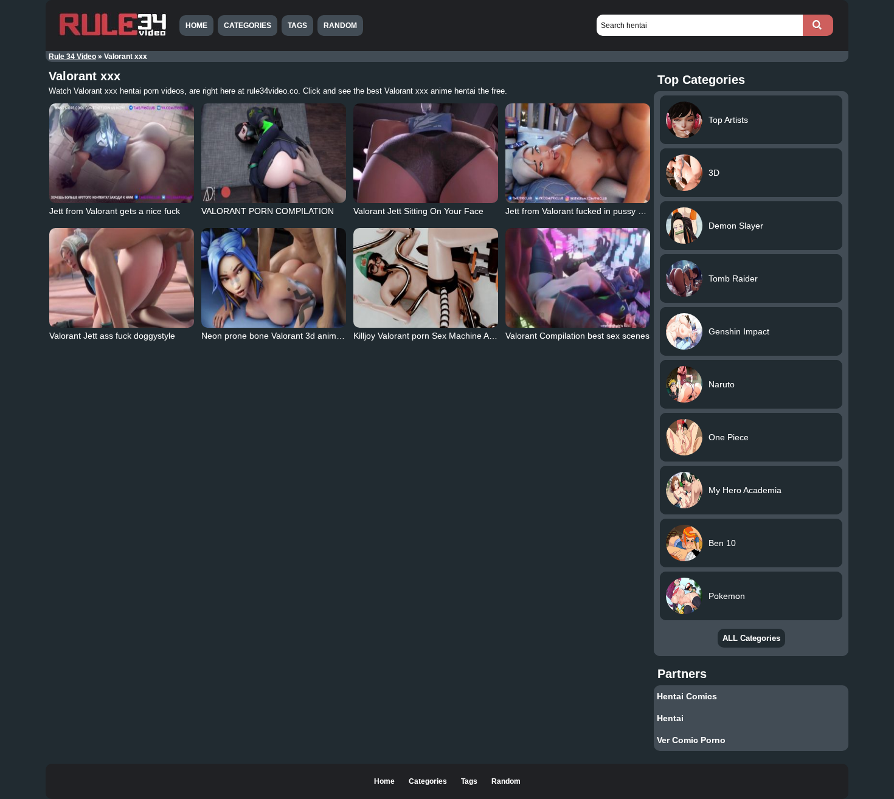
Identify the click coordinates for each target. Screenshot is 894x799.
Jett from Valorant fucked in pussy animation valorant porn (617, 211)
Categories (247, 25)
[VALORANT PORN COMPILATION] (273, 153)
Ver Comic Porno (691, 740)
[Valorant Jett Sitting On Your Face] (425, 153)
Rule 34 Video (72, 56)
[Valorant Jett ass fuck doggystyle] (121, 278)
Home (196, 25)
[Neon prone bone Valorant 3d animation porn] (273, 278)
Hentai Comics (687, 696)
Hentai (670, 718)
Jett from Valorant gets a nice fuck (114, 211)
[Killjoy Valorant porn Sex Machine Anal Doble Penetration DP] (425, 278)
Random (340, 25)
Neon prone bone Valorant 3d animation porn (288, 336)
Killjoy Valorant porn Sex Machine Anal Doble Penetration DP (469, 336)
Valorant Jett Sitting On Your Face (418, 211)
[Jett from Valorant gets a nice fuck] (121, 153)
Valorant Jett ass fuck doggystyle (112, 336)
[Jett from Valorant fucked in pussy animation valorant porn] (577, 153)
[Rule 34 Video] (112, 34)
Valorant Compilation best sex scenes (577, 336)
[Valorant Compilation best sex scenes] (577, 278)
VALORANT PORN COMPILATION (267, 211)
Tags (297, 25)
